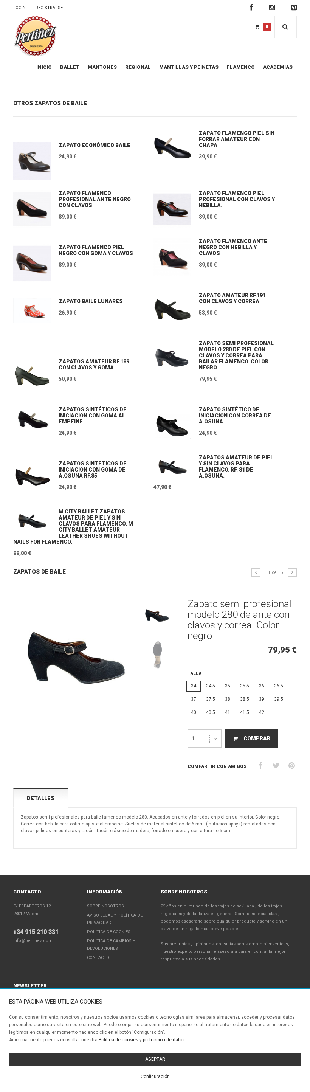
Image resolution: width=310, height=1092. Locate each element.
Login (19, 7)
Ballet (69, 67)
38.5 (244, 699)
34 (193, 686)
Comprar (256, 738)
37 (193, 699)
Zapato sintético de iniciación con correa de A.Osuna (235, 415)
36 (261, 686)
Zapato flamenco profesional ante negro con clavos (95, 199)
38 (227, 699)
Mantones (102, 67)
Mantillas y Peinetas (189, 67)
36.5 (278, 686)
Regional (138, 67)
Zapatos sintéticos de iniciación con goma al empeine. (93, 415)
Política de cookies (118, 1039)
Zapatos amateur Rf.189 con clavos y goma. (94, 364)
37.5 (210, 699)
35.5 (244, 686)
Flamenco (241, 67)
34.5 (210, 686)
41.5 (244, 712)
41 (227, 712)
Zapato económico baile (94, 145)
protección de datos (164, 1039)
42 (261, 712)
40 (193, 712)
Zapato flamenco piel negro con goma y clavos (96, 250)
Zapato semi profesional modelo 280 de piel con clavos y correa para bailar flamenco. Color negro (236, 355)
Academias (278, 67)
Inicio (44, 67)
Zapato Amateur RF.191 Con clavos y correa (232, 298)
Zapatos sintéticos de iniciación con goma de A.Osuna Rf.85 (93, 470)
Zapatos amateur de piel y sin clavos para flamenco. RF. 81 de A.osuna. (236, 466)
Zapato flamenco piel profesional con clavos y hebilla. (237, 199)
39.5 (278, 699)
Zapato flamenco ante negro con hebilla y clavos (233, 247)
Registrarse (49, 7)
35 (227, 686)
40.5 (210, 712)
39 (261, 699)
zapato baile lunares (91, 301)
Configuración (155, 1076)
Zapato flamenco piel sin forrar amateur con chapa (236, 139)
